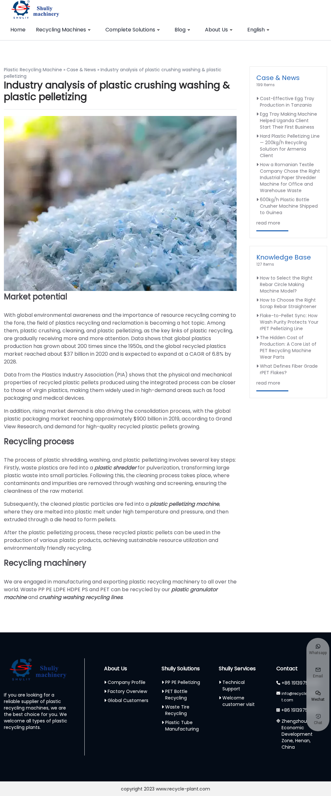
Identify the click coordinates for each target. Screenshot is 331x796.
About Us (216, 29)
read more (268, 223)
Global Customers (128, 700)
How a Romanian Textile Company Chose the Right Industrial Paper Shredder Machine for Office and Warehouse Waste (290, 177)
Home (18, 29)
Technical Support (233, 685)
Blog (180, 29)
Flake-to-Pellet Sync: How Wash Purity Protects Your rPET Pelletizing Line (289, 322)
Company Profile (126, 682)
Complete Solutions (130, 29)
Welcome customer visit (238, 701)
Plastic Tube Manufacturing (182, 725)
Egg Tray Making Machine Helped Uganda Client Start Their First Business (288, 120)
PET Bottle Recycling (176, 694)
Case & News (81, 69)
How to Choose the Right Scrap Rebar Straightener (288, 303)
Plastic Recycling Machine (33, 69)
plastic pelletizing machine (184, 504)
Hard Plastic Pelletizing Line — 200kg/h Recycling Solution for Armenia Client (290, 146)
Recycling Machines (61, 29)
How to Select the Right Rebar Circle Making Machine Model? (286, 284)
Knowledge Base (283, 257)
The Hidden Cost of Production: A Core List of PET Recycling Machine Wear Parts (288, 347)
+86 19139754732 (300, 683)
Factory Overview (127, 691)
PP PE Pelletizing (182, 682)
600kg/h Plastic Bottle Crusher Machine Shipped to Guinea (289, 206)
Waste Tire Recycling (177, 710)
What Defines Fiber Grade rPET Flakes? (289, 369)
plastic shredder (115, 467)
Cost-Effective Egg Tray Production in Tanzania (287, 101)
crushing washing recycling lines (81, 597)
